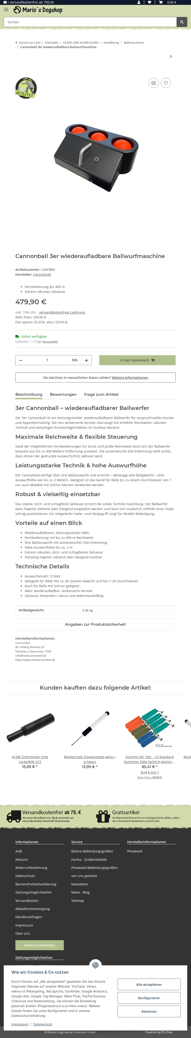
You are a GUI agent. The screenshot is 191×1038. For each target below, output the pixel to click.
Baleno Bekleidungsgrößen (92, 851)
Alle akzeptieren (149, 984)
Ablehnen (149, 1011)
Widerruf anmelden (39, 945)
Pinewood (134, 851)
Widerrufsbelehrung (31, 867)
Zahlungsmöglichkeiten (33, 892)
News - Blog (80, 892)
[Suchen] (182, 22)
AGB (18, 851)
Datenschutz (42, 1024)
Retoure (21, 859)
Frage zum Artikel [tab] (101, 394)
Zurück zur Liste (30, 42)
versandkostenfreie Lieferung (62, 312)
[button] (139, 2)
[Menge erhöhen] (86, 360)
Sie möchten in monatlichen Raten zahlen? (95, 377)
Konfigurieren (149, 998)
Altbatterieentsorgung (32, 909)
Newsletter (79, 884)
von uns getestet (84, 876)
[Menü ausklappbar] (6, 7)
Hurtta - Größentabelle (89, 859)
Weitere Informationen (130, 377)
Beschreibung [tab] (28, 394)
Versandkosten (26, 900)
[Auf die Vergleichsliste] (154, 83)
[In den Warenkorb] (19, 71)
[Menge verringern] (21, 360)
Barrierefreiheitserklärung (35, 884)
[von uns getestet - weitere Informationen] (25, 87)
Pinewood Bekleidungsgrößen (94, 867)
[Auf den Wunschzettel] (166, 83)
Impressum (19, 1024)
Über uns (22, 933)
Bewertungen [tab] (63, 394)
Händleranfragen (28, 917)
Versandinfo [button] (50, 342)
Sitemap (77, 900)
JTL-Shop (166, 1032)
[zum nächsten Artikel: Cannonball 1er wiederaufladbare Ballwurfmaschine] (171, 56)
